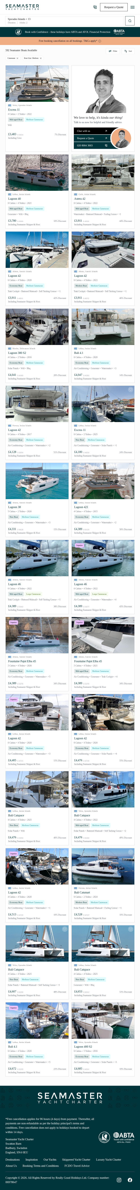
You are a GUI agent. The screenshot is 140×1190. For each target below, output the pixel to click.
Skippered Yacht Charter (76, 1159)
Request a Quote (85, 138)
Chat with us (83, 131)
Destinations (12, 1159)
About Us (11, 1165)
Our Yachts (50, 1159)
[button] (37, 83)
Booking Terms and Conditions (41, 1165)
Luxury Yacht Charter (108, 1159)
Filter (115, 51)
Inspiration (32, 1159)
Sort (130, 51)
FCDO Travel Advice (77, 1165)
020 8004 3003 (93, 7)
